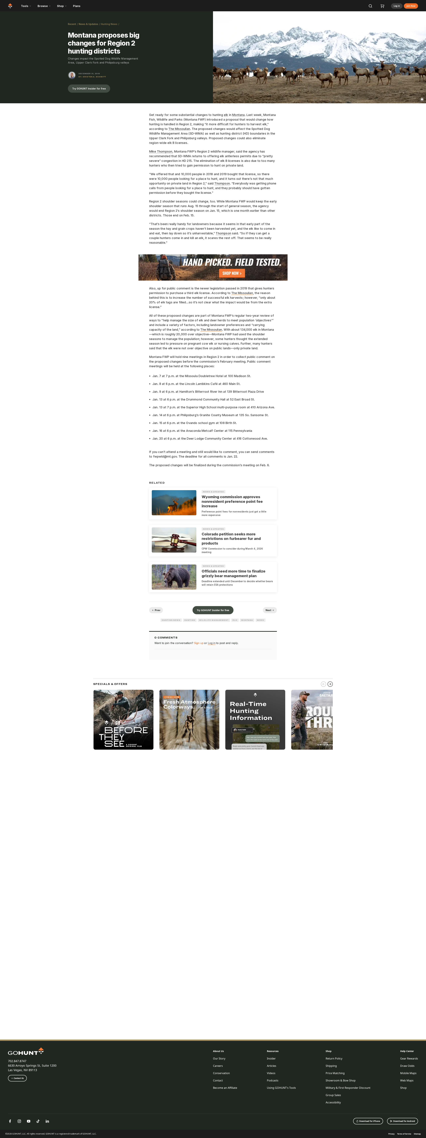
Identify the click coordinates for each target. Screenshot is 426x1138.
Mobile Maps (408, 1073)
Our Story (219, 1058)
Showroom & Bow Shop (341, 1080)
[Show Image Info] (422, 99)
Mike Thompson (160, 151)
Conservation (221, 1073)
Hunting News (109, 24)
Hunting (189, 620)
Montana (238, 115)
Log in (397, 5)
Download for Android (404, 1121)
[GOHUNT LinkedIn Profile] (47, 1121)
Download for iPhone (369, 1121)
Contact (218, 1080)
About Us (218, 1051)
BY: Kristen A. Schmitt (92, 77)
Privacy (391, 1134)
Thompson (222, 183)
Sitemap (417, 1134)
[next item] (330, 684)
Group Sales (333, 1095)
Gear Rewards (409, 1058)
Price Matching (335, 1073)
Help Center (407, 1051)
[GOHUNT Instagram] (19, 1121)
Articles (271, 1066)
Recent (72, 24)
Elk (235, 620)
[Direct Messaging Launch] (255, 720)
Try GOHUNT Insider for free (89, 88)
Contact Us (19, 1078)
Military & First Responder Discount (348, 1088)
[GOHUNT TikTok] (38, 1121)
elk (226, 115)
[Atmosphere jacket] (189, 720)
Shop (328, 1051)
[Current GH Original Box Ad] (123, 720)
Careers (218, 1066)
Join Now (411, 5)
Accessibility (333, 1102)
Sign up (199, 643)
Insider (271, 1058)
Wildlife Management (214, 620)
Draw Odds (407, 1066)
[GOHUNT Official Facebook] (10, 1121)
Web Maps (407, 1080)
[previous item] (323, 684)
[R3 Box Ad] (321, 720)
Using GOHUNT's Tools (281, 1088)
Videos (271, 1073)
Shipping (331, 1066)
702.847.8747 (17, 1061)
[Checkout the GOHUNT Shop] (382, 6)
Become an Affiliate (225, 1088)
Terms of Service (404, 1134)
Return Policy (334, 1058)
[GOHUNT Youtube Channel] (29, 1121)
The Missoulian (179, 129)
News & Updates (88, 24)
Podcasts (272, 1080)
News (260, 620)
